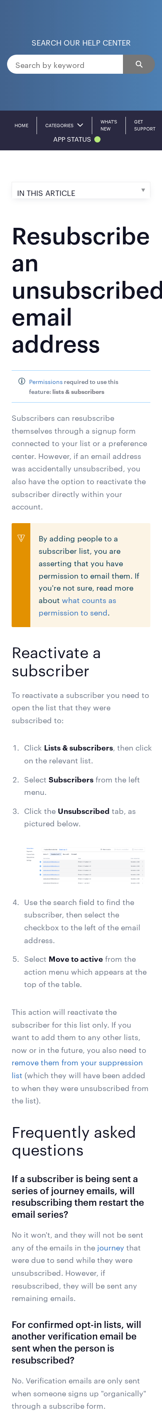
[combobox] (65, 64)
